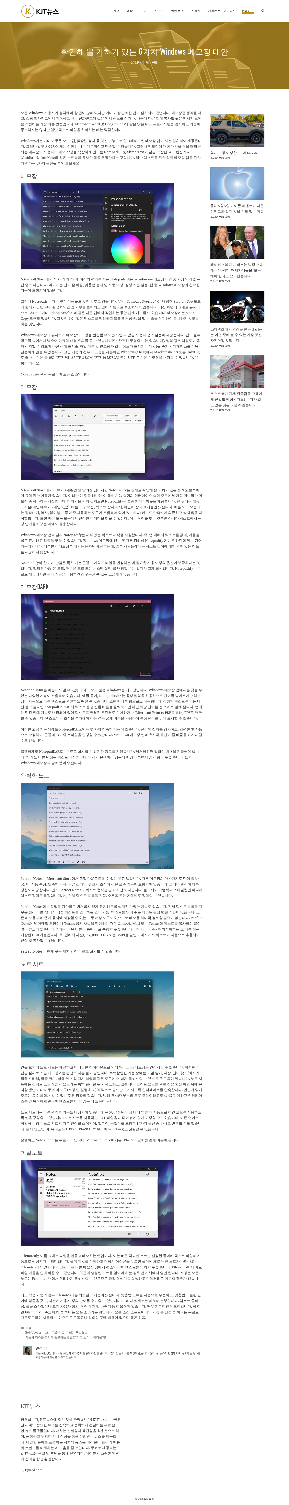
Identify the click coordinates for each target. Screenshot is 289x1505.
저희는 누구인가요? (221, 11)
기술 (143, 11)
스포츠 (158, 11)
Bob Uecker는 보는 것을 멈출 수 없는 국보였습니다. (59, 1333)
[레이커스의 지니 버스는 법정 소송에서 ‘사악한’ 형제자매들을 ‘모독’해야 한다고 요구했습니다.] (237, 255)
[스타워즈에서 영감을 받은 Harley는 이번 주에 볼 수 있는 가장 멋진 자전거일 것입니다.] (237, 320)
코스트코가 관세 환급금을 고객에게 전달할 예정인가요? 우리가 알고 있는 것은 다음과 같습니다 (236, 399)
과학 (130, 11)
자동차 (195, 11)
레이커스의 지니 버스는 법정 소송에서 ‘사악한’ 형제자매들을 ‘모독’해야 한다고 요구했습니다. (236, 270)
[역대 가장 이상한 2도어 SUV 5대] (237, 143)
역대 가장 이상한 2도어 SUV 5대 (235, 153)
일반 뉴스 (177, 11)
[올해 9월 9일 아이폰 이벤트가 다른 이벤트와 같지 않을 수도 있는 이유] (237, 197)
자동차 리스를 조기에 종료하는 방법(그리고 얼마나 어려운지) (65, 1337)
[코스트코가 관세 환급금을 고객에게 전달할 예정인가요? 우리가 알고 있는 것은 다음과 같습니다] (237, 384)
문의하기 (248, 11)
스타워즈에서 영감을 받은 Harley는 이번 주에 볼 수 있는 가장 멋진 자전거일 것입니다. (236, 335)
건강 (116, 11)
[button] (263, 11)
